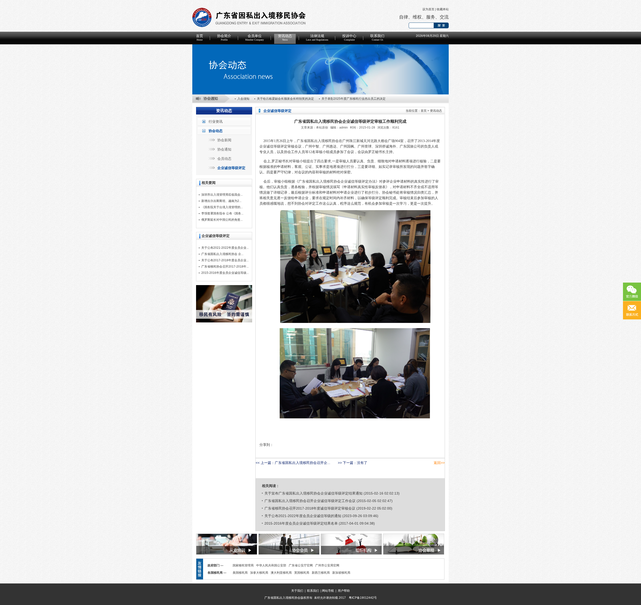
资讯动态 (285, 37)
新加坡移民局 (341, 572)
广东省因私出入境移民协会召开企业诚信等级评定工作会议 (310, 501)
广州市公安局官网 (327, 565)
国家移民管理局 (243, 565)
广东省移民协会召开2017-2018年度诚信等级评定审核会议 (309, 508)
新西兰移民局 (321, 572)
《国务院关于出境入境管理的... (222, 207)
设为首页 (428, 9)
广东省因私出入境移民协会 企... (222, 254)
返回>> (439, 463)
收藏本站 (443, 9)
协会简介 (224, 37)
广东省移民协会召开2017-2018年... (225, 266)
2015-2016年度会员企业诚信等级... (225, 273)
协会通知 (224, 149)
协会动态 (216, 131)
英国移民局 (301, 572)
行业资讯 (216, 121)
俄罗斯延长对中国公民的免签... (222, 219)
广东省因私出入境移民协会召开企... (302, 463)
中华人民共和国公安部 (271, 565)
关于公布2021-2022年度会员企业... (225, 248)
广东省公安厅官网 (301, 565)
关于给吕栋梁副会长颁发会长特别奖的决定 (285, 98)
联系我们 (377, 37)
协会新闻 (224, 140)
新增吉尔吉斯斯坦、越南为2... (221, 201)
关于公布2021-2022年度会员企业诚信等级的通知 (302, 516)
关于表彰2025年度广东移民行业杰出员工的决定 (354, 98)
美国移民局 (240, 572)
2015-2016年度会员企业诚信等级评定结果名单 (301, 523)
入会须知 (243, 98)
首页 (199, 37)
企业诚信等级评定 (231, 168)
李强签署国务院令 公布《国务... (222, 213)
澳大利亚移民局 (281, 572)
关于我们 (297, 590)
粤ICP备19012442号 (363, 597)
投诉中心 (349, 37)
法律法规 (317, 37)
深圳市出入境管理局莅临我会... (222, 194)
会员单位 (254, 37)
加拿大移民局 (259, 572)
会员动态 (224, 159)
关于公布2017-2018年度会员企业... (225, 260)
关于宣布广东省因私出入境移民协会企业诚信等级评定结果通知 (313, 493)
